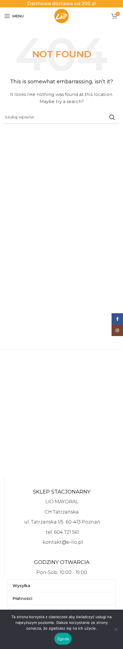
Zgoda (63, 638)
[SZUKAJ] (112, 117)
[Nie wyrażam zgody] (116, 632)
